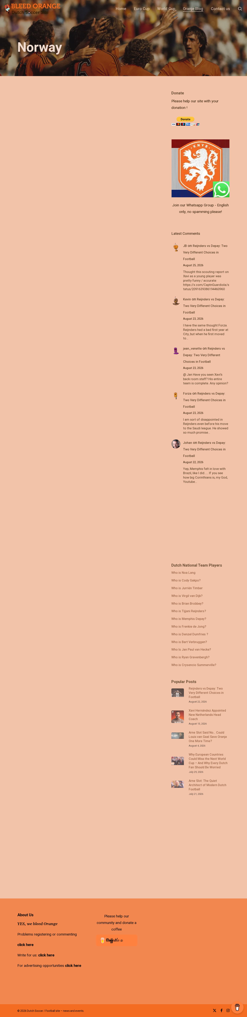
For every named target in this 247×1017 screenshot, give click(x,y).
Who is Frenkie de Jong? (188, 627)
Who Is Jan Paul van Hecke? (191, 650)
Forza (187, 393)
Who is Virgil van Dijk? (186, 596)
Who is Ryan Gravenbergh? (190, 657)
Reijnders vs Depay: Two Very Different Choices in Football (205, 252)
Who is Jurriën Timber (187, 588)
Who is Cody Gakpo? (185, 581)
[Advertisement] (200, 115)
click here (25, 945)
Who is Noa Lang (183, 573)
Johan (187, 443)
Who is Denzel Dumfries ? (189, 634)
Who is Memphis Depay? (188, 619)
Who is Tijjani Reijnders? (188, 611)
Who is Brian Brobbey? (187, 604)
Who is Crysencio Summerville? (193, 665)
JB (185, 246)
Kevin (187, 299)
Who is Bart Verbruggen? (189, 642)
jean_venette (192, 348)
